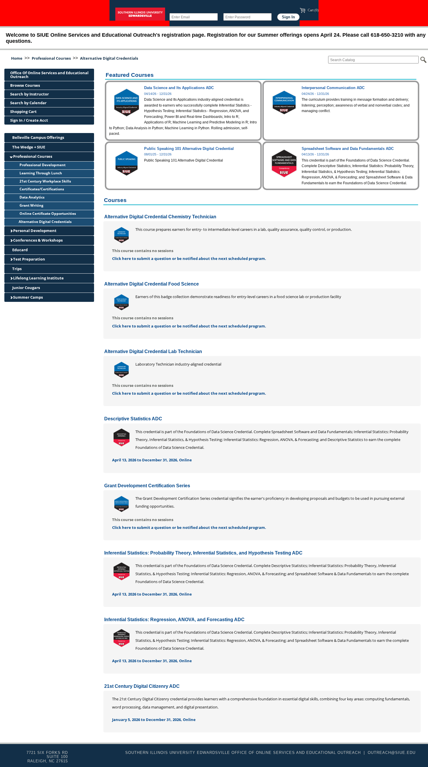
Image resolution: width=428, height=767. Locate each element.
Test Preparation (28, 259)
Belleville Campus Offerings (37, 137)
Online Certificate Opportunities (47, 213)
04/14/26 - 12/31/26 (157, 93)
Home (16, 58)
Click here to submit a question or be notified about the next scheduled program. (189, 258)
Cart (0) (313, 10)
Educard (19, 249)
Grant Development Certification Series (147, 485)
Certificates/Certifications (41, 189)
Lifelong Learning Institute (38, 278)
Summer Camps (27, 297)
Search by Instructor (29, 94)
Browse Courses (25, 85)
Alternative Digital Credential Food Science (151, 283)
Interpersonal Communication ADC (333, 88)
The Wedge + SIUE (28, 147)
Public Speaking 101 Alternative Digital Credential (189, 148)
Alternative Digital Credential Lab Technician (153, 351)
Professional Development (42, 164)
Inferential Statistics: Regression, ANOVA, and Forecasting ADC (174, 619)
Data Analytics (32, 197)
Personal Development (34, 230)
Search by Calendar (28, 102)
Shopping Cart (23, 111)
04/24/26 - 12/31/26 (315, 93)
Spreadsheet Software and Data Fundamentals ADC (348, 148)
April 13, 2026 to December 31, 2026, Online (152, 460)
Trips (16, 268)
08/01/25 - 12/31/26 (157, 154)
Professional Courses (51, 58)
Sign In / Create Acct (29, 120)
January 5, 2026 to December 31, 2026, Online (154, 719)
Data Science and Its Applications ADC (179, 88)
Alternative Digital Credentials (109, 58)
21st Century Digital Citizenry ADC (142, 686)
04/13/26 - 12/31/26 (315, 154)
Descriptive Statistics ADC (133, 418)
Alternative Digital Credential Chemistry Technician (160, 216)
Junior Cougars (25, 287)
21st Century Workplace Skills (45, 181)
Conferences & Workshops (37, 240)
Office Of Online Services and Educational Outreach (49, 74)
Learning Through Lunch (40, 173)
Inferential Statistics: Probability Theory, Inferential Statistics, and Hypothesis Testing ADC (203, 552)
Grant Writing (31, 205)
